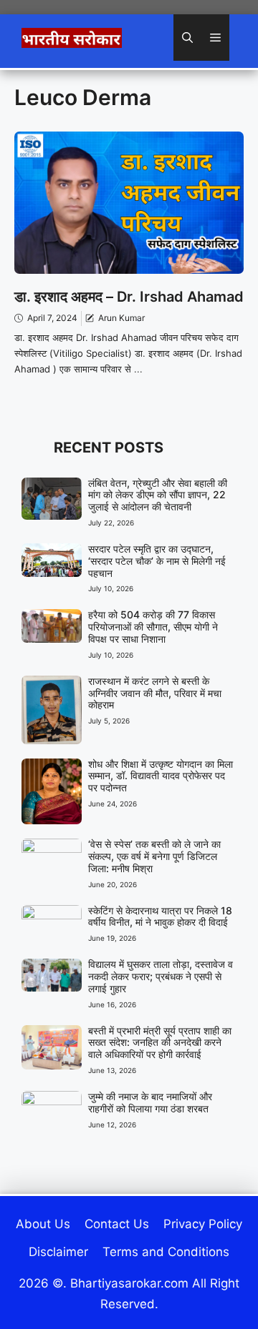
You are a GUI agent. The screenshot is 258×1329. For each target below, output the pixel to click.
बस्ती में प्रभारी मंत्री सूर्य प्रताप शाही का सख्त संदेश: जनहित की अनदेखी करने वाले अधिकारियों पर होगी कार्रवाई (159, 1042)
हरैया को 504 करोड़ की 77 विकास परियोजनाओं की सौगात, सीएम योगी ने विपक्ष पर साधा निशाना (153, 626)
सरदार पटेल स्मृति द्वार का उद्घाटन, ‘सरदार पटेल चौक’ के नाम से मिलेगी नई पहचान (157, 561)
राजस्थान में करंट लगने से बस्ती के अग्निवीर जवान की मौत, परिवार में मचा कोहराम (154, 693)
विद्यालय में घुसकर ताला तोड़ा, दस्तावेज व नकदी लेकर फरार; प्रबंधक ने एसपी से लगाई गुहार (160, 976)
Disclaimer (58, 1252)
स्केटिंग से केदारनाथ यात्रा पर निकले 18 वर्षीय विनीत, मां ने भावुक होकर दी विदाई (160, 916)
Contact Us (117, 1224)
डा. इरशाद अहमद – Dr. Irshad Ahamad (129, 296)
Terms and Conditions (165, 1252)
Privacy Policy (202, 1224)
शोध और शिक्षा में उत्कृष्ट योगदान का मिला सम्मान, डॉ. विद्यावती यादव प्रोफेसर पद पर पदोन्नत (160, 776)
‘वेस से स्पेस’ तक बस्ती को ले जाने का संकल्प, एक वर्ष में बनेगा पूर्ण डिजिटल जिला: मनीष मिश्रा (154, 856)
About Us (43, 1224)
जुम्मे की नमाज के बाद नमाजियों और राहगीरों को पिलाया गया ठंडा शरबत (150, 1102)
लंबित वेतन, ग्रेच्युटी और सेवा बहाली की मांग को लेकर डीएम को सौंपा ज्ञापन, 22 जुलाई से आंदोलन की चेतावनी (157, 495)
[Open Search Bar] (187, 37)
